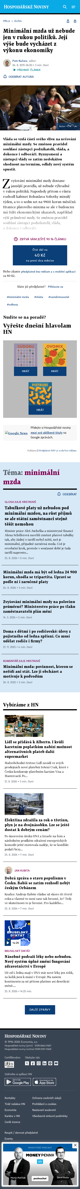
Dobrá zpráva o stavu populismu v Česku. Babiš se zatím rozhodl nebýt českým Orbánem (37, 883)
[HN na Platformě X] (27, 1063)
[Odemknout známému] (75, 21)
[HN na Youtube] (56, 1063)
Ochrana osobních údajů (46, 1098)
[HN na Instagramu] (39, 1063)
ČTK (69, 126)
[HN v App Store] (44, 1082)
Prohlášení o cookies (44, 1104)
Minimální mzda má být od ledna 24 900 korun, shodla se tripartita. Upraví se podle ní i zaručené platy (40, 577)
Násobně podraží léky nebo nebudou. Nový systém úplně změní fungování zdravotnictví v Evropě (38, 961)
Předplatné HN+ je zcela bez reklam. (57, 450)
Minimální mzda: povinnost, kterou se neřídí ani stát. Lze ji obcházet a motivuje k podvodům (38, 671)
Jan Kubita (22, 870)
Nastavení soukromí (44, 1110)
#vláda (38, 297)
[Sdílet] (68, 21)
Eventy (9, 1138)
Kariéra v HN (12, 1116)
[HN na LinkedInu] (44, 1063)
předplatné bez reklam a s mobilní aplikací (48, 271)
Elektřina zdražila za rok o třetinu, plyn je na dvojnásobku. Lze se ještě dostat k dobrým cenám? (37, 825)
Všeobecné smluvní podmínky (50, 1116)
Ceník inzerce (12, 1122)
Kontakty (10, 1098)
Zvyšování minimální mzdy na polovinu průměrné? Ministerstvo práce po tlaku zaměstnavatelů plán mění (39, 606)
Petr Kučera (19, 60)
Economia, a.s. (29, 1042)
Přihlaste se (55, 286)
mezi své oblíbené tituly (47, 432)
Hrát (26, 371)
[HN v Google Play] (18, 1082)
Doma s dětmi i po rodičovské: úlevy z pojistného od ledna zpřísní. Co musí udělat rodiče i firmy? (37, 636)
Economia (10, 1110)
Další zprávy (40, 1009)
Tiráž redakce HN (15, 1104)
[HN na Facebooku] (33, 1063)
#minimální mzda (18, 297)
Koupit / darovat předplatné (21, 1132)
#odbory (12, 304)
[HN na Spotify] (50, 1063)
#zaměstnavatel (59, 297)
